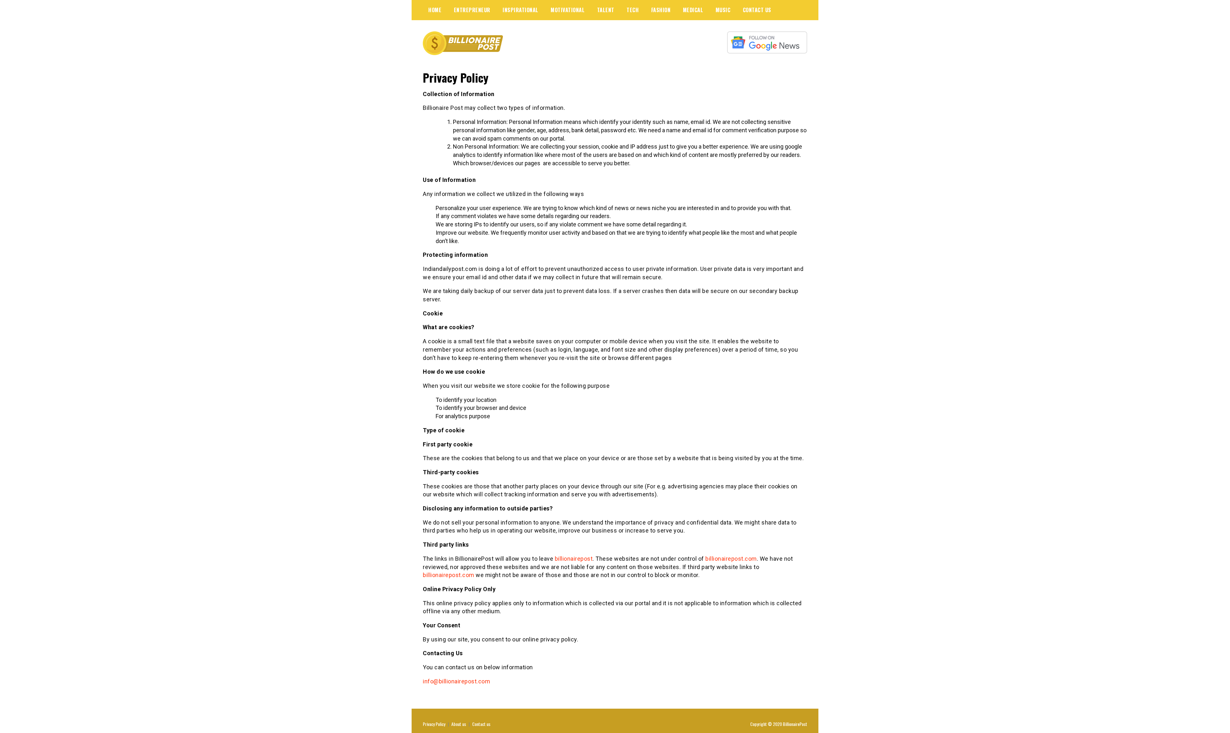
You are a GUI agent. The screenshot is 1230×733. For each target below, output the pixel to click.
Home (434, 10)
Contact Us (757, 10)
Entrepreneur (472, 10)
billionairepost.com (731, 558)
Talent (605, 10)
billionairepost (574, 558)
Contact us (481, 724)
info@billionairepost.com (456, 681)
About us (458, 724)
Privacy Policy (434, 724)
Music (723, 10)
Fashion (661, 10)
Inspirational (520, 10)
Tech (633, 10)
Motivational (568, 10)
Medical (693, 10)
